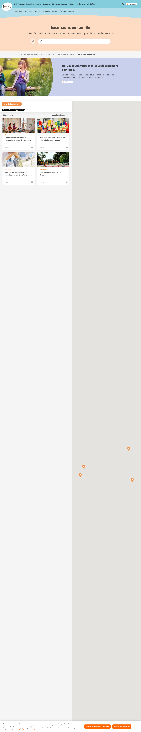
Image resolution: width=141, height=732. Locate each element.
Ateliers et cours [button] (8, 110)
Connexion (133, 4)
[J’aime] (32, 147)
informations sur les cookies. (27, 730)
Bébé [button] (20, 110)
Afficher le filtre (13, 104)
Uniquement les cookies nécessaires (97, 726)
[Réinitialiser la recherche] (107, 41)
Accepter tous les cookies (121, 726)
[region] (70, 726)
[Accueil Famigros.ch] (7, 6)
